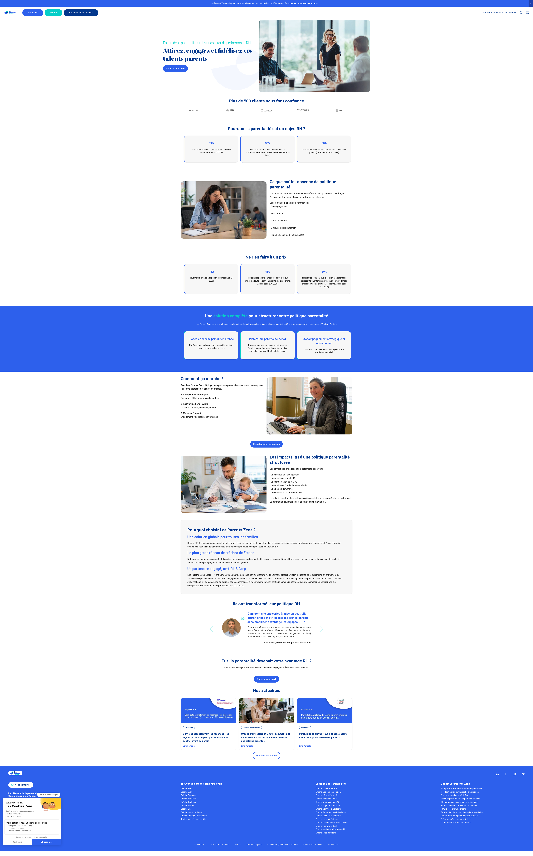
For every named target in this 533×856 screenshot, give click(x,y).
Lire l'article (189, 746)
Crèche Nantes (187, 805)
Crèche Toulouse (188, 802)
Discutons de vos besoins (266, 444)
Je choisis (17, 842)
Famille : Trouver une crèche (453, 809)
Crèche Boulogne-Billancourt (194, 815)
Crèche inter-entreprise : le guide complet (459, 815)
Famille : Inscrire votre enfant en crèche (459, 805)
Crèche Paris (187, 788)
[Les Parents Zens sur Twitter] (523, 774)
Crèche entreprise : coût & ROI (454, 795)
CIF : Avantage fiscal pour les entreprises (459, 802)
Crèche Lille (186, 809)
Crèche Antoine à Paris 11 (327, 798)
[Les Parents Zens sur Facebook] (505, 774)
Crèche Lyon (186, 792)
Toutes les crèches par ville (193, 819)
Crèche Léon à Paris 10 (326, 795)
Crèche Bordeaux (189, 795)
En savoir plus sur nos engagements (301, 3)
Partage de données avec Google (20, 826)
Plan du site (199, 844)
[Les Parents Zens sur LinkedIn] (497, 774)
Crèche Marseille (188, 798)
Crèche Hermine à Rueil (326, 826)
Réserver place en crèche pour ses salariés (460, 798)
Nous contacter (22, 785)
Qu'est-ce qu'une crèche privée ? (456, 819)
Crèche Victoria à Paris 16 (327, 802)
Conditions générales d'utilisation (282, 844)
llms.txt (238, 844)
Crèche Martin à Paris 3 (326, 788)
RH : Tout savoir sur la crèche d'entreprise (460, 792)
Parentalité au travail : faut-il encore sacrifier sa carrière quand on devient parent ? (324, 735)
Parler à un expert (175, 68)
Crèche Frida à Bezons (326, 833)
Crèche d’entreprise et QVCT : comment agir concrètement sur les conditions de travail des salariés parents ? (265, 737)
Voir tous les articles (266, 755)
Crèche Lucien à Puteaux (327, 819)
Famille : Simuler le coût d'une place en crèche (462, 812)
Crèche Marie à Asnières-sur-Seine (332, 822)
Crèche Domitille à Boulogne (328, 809)
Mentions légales (254, 844)
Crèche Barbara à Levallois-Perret (331, 812)
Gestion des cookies (312, 844)
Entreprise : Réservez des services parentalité (461, 788)
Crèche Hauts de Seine (191, 812)
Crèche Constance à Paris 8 (328, 792)
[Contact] (527, 12)
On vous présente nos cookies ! (20, 831)
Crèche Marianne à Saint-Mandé (330, 829)
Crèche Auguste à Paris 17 (328, 805)
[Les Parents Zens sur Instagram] (514, 774)
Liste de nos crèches (219, 844)
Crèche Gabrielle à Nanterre (328, 815)
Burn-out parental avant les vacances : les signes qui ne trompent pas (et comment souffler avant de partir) (206, 737)
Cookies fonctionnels (16, 828)
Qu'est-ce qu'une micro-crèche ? (456, 822)
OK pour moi (46, 842)
